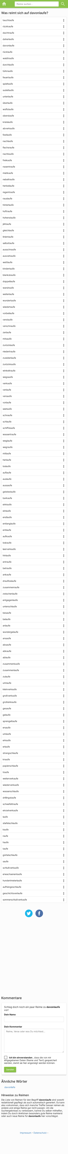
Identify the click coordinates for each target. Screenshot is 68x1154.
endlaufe (7, 517)
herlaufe (7, 459)
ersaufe (6, 727)
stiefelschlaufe (10, 823)
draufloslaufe (9, 581)
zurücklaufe (9, 345)
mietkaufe (8, 173)
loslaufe (7, 466)
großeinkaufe (9, 702)
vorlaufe (7, 402)
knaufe (6, 759)
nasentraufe (9, 166)
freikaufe (7, 160)
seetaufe (7, 408)
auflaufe (7, 472)
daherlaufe (8, 39)
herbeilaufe (8, 185)
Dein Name (10, 1014)
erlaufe (6, 746)
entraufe (7, 561)
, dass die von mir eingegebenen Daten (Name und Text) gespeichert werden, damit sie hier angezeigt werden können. (30, 1060)
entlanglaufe (9, 523)
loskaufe (7, 542)
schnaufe (7, 415)
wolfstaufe (8, 109)
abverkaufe (9, 128)
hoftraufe (7, 211)
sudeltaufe (8, 90)
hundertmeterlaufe (12, 880)
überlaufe (7, 103)
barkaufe (7, 498)
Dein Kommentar (13, 1026)
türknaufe (8, 71)
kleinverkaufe (10, 689)
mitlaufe (7, 453)
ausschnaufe (9, 249)
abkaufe (7, 651)
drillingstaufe (9, 797)
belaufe (6, 619)
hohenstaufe (9, 217)
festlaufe (7, 134)
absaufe (7, 644)
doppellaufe (9, 281)
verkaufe (7, 383)
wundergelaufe (10, 632)
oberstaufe (8, 115)
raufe (5, 836)
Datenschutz (40, 1132)
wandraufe (8, 287)
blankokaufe (9, 275)
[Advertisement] (34, 958)
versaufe (7, 396)
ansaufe (7, 638)
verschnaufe (9, 326)
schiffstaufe (9, 428)
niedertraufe (9, 351)
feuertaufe (8, 77)
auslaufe (7, 479)
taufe (5, 848)
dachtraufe (8, 32)
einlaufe (7, 510)
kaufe (6, 829)
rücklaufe (7, 52)
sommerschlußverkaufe (15, 899)
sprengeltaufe (10, 721)
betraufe (7, 568)
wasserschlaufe (11, 791)
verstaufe (7, 319)
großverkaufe (10, 695)
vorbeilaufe (8, 313)
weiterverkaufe (10, 778)
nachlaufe (8, 141)
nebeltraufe (9, 179)
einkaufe (7, 504)
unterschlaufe (10, 606)
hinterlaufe (8, 204)
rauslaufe (7, 198)
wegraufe (7, 447)
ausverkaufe (9, 255)
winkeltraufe (9, 370)
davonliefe (9, 1087)
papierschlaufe (10, 765)
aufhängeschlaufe (12, 886)
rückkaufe (8, 26)
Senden (10, 1069)
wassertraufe (9, 434)
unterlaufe (8, 96)
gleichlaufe (8, 230)
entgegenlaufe (10, 600)
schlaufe (7, 421)
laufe (5, 816)
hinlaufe (7, 555)
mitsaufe (7, 338)
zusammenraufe (11, 587)
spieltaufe (8, 83)
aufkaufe (7, 536)
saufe (5, 861)
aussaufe (7, 485)
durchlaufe (8, 64)
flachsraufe (8, 147)
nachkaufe (8, 153)
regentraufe (9, 192)
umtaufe (7, 683)
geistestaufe (9, 491)
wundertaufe (9, 300)
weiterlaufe (8, 294)
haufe (6, 842)
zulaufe (6, 676)
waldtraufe (8, 58)
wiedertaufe (9, 306)
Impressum (25, 1132)
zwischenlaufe (10, 593)
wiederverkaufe (11, 785)
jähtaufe (7, 224)
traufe (6, 772)
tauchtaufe (8, 20)
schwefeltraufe (10, 804)
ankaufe (7, 574)
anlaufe (6, 625)
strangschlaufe (10, 753)
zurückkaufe (9, 364)
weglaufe (7, 440)
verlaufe (7, 389)
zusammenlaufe (11, 670)
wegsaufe (8, 377)
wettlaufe (7, 262)
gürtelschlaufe (10, 855)
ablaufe (6, 657)
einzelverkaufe (10, 810)
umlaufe (7, 734)
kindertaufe (9, 268)
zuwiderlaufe (9, 357)
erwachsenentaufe (12, 874)
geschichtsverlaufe (12, 893)
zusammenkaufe (11, 663)
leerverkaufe (9, 549)
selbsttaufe (8, 243)
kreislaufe (8, 122)
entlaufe (7, 530)
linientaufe (8, 236)
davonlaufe (8, 45)
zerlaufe (7, 332)
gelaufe (6, 714)
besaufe (7, 612)
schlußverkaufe (11, 867)
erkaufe (7, 740)
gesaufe (7, 708)
